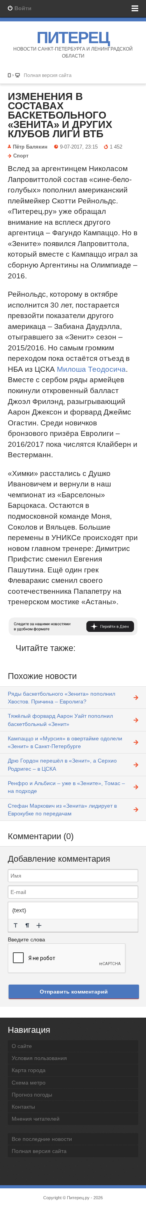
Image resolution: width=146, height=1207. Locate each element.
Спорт (20, 156)
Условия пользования (39, 1058)
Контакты (23, 1107)
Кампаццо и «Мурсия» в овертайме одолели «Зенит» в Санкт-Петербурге (65, 742)
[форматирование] (15, 925)
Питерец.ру (78, 1197)
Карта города (29, 1070)
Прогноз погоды (32, 1095)
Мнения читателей (36, 1119)
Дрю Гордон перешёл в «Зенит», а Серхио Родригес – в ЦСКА (62, 764)
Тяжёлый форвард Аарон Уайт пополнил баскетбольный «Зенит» (60, 720)
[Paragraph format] (27, 925)
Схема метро (29, 1082)
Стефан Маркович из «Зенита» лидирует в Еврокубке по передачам (62, 810)
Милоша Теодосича (91, 369)
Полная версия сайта (48, 75)
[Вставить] (39, 925)
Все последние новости (42, 1139)
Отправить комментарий (74, 991)
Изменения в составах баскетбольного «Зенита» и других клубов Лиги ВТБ (60, 115)
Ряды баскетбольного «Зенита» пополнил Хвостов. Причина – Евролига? (61, 698)
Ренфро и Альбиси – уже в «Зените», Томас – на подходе (66, 787)
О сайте (22, 1046)
